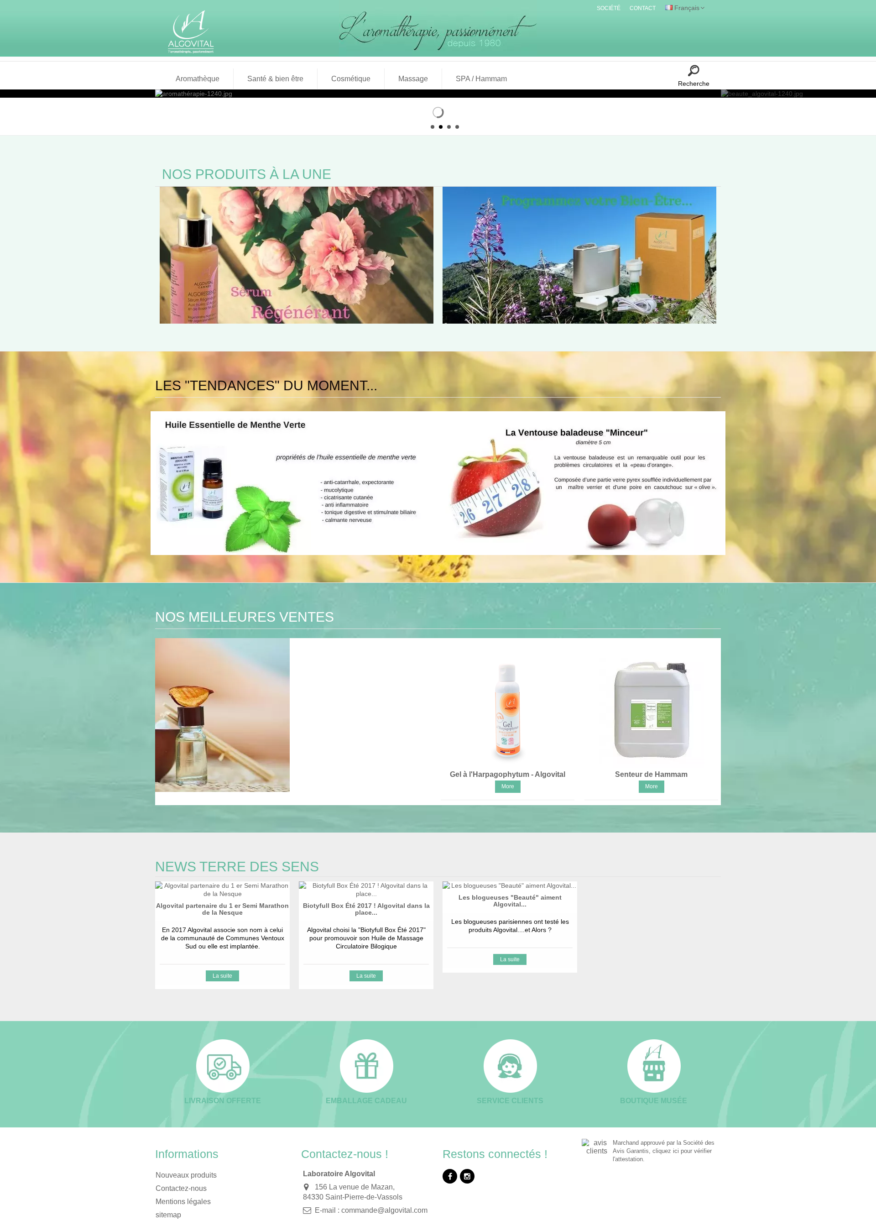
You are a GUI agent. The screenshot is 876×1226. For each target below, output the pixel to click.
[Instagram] (467, 1176)
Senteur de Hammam (651, 774)
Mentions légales (183, 1201)
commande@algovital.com (384, 1210)
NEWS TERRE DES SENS (237, 866)
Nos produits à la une (246, 174)
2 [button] (441, 127)
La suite (222, 976)
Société (608, 8)
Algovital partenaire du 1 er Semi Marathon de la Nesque (222, 909)
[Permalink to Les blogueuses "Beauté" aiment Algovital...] (510, 885)
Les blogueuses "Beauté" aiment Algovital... (510, 901)
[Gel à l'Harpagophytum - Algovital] (508, 711)
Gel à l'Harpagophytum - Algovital (507, 774)
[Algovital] (195, 31)
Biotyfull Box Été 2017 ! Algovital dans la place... (366, 909)
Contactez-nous (181, 1188)
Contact (643, 8)
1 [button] (432, 127)
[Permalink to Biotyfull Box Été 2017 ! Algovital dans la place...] (366, 889)
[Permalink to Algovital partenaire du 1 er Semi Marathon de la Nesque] (222, 889)
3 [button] (449, 127)
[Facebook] (450, 1176)
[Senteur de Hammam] (651, 711)
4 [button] (457, 127)
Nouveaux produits (186, 1175)
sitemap (168, 1215)
